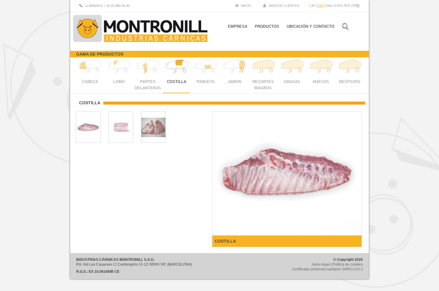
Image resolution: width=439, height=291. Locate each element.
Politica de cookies (347, 264)
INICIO (246, 5)
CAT (312, 5)
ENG (329, 5)
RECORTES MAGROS (263, 84)
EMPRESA (237, 26)
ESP (320, 5)
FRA (338, 5)
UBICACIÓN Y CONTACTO (310, 26)
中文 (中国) (352, 5)
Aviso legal (321, 264)
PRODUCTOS (267, 26)
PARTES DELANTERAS (148, 84)
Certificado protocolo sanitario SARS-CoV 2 (327, 269)
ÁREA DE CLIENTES (284, 5)
